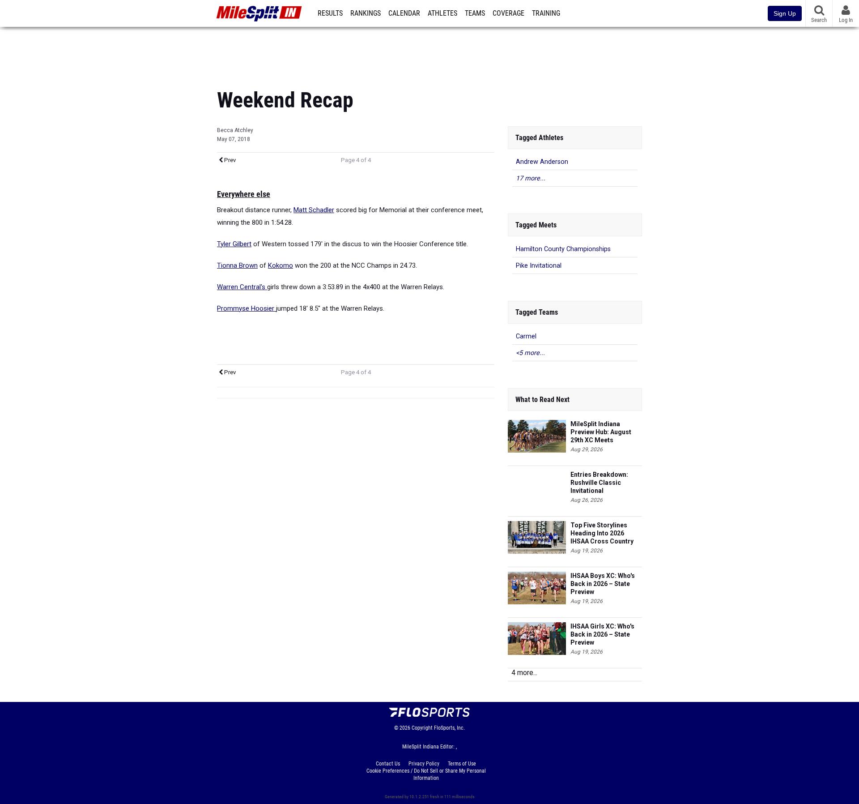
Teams (475, 13)
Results (330, 13)
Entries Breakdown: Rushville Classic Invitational (599, 482)
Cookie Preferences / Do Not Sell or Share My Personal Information (426, 774)
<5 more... (530, 353)
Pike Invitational (538, 265)
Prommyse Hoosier (246, 308)
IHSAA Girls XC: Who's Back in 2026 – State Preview (602, 634)
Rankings (365, 13)
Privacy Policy (423, 764)
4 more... (524, 672)
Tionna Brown (237, 265)
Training (546, 13)
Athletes (442, 13)
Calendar (404, 13)
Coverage (508, 13)
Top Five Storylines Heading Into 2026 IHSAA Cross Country (602, 533)
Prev (229, 160)
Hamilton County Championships (563, 249)
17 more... (530, 178)
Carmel (526, 336)
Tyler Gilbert (234, 244)
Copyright (422, 728)
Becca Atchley (235, 130)
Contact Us (388, 764)
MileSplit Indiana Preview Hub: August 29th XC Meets (600, 432)
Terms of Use (462, 764)
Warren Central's (242, 287)
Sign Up (785, 13)
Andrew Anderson (542, 162)
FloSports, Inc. (449, 728)
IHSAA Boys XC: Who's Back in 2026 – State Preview (602, 583)
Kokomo (280, 265)
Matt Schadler (313, 210)
